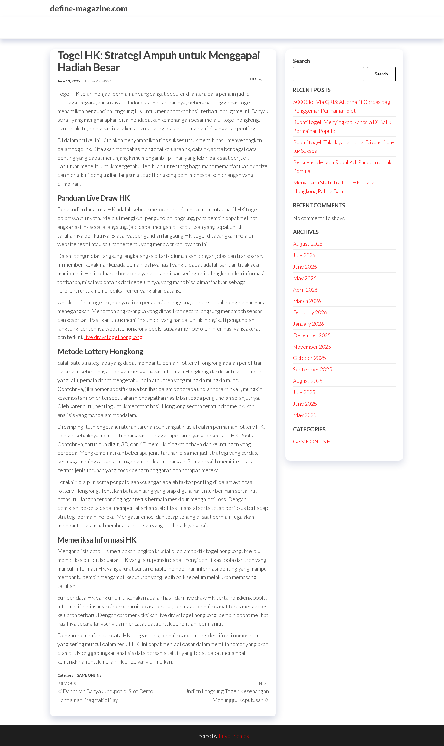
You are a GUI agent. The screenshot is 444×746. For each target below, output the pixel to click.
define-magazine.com (89, 8)
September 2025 (312, 369)
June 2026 (305, 266)
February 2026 (310, 312)
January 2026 (308, 323)
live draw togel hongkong (113, 337)
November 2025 (312, 346)
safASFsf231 (101, 81)
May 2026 (305, 278)
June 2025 (305, 403)
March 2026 (307, 300)
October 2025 (309, 357)
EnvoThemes (234, 735)
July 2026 (304, 255)
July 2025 (304, 392)
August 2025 (308, 380)
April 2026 (305, 289)
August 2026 (308, 243)
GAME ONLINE (88, 675)
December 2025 (312, 335)
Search (301, 61)
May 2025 (305, 414)
